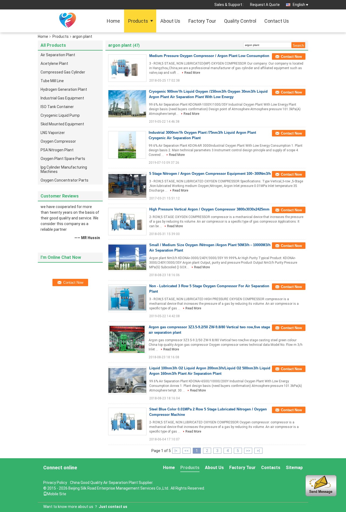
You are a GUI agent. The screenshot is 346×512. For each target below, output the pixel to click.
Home (113, 21)
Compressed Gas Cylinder (63, 72)
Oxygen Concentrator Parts (64, 180)
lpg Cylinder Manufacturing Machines (64, 169)
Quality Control (240, 21)
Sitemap (294, 467)
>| (258, 451)
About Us (170, 21)
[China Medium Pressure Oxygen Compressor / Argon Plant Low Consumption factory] (127, 68)
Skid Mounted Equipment (62, 124)
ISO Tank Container (57, 107)
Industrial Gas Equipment (62, 98)
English (299, 4)
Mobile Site (56, 494)
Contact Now (291, 57)
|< (176, 451)
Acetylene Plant (54, 63)
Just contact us (113, 506)
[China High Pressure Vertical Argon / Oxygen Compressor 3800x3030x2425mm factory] (127, 221)
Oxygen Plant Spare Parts (63, 158)
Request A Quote (265, 4)
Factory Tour (202, 21)
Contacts (270, 467)
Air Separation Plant (58, 55)
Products (138, 21)
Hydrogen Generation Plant (64, 89)
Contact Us (276, 21)
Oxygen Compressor (58, 141)
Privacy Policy (55, 482)
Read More (192, 73)
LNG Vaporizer (53, 132)
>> (248, 451)
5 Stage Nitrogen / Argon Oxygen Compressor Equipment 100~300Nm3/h (210, 174)
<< (186, 451)
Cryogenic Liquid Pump (60, 115)
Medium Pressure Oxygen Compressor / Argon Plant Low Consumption (209, 56)
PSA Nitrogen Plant (57, 150)
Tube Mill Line (52, 81)
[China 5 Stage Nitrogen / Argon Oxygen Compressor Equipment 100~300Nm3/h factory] (127, 186)
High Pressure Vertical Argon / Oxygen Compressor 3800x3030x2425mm (209, 209)
